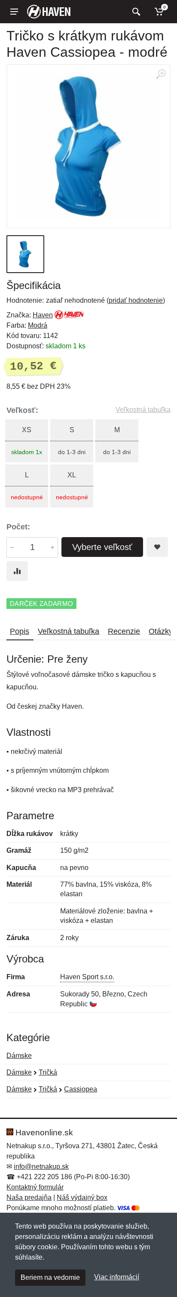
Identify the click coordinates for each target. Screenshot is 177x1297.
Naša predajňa (29, 1197)
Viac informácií (116, 1277)
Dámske (19, 1055)
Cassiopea (80, 1089)
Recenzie (124, 631)
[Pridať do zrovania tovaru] (17, 571)
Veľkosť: (22, 410)
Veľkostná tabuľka (143, 409)
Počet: (18, 526)
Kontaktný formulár (35, 1187)
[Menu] (14, 11)
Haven (43, 315)
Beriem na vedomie (50, 1277)
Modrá (37, 325)
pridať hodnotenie (136, 300)
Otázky (161, 631)
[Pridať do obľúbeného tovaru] (157, 547)
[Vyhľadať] (135, 12)
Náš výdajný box (82, 1197)
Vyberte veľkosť (102, 547)
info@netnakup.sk (41, 1166)
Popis (19, 631)
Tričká (48, 1072)
